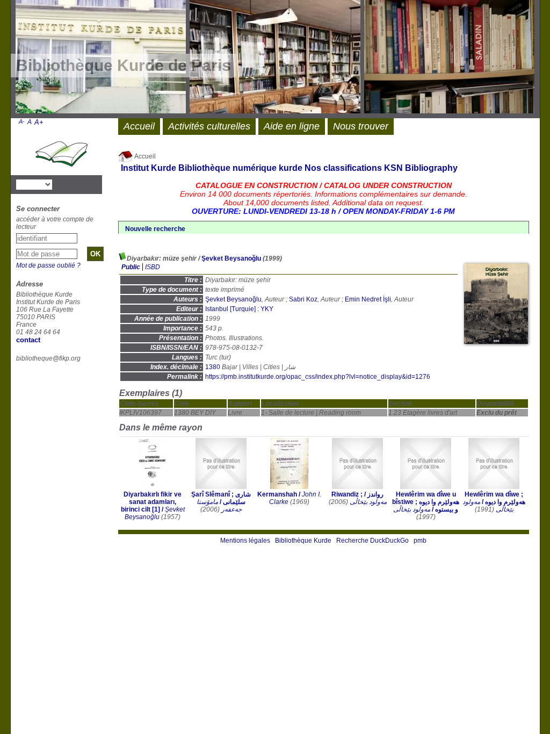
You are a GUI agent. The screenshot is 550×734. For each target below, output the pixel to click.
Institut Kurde (148, 167)
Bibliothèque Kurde (303, 540)
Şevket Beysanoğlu (231, 258)
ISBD (152, 267)
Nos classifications (343, 167)
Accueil (144, 156)
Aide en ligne (292, 126)
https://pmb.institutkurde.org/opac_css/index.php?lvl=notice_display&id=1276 (317, 376)
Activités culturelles (209, 126)
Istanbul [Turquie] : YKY (239, 309)
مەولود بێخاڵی (368, 502)
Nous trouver (360, 126)
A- (22, 121)
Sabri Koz (303, 299)
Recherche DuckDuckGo (372, 540)
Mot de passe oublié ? (48, 265)
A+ (39, 122)
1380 (212, 367)
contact (28, 340)
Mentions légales (245, 540)
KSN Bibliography (421, 167)
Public (130, 267)
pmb (420, 540)
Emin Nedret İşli (368, 299)
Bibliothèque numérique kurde (240, 167)
